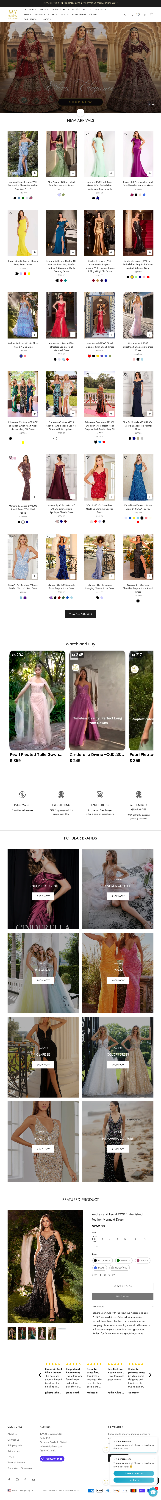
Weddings (99, 9)
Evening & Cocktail (45, 14)
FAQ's (11, 1457)
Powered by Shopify (71, 1490)
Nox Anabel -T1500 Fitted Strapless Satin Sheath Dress (100, 345)
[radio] (94, 1239)
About (46, 19)
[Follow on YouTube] (33, 1479)
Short (64, 14)
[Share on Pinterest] (109, 1275)
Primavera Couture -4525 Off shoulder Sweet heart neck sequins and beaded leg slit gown (100, 427)
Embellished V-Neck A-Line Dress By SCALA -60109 (138, 507)
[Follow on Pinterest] (25, 1479)
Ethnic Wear (58, 9)
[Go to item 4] (42, 1333)
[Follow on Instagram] (17, 1479)
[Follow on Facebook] (9, 1479)
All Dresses (74, 9)
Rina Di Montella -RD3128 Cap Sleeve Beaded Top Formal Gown (138, 426)
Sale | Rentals (31, 19)
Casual (93, 14)
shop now (43, 1064)
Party (86, 9)
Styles (43, 9)
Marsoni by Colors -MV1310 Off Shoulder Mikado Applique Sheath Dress (61, 509)
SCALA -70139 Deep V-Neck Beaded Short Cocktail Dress (23, 586)
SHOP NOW (118, 980)
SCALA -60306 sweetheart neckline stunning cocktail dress (99, 509)
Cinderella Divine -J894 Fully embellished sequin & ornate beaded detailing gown (138, 264)
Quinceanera (79, 14)
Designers (29, 9)
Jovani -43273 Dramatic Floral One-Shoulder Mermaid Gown (138, 183)
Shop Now (43, 896)
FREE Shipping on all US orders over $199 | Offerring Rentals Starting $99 (81, 3)
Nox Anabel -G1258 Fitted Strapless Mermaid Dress (61, 183)
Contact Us (13, 1440)
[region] (80, 67)
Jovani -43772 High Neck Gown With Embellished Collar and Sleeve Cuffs (100, 185)
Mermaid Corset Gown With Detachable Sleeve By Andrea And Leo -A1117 (23, 185)
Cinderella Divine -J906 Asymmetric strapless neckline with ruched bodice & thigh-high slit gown (99, 266)
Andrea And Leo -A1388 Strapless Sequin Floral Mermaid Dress (61, 347)
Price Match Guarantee (20, 1468)
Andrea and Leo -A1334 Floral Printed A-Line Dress (23, 345)
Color (94, 1253)
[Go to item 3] (32, 1333)
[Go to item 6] (62, 1328)
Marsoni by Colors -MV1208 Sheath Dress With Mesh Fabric (23, 509)
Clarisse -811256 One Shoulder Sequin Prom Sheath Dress (138, 588)
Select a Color (122, 1286)
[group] (80, 67)
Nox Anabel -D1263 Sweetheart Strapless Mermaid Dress (138, 347)
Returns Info (14, 1451)
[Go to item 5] (52, 1333)
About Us (12, 1434)
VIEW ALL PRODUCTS (80, 614)
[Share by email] (113, 1275)
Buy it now (122, 1296)
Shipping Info (15, 1445)
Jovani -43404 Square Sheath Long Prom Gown (23, 262)
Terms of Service (16, 1462)
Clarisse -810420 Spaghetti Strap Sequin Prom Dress (61, 586)
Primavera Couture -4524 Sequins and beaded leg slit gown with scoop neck (61, 426)
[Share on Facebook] (100, 1275)
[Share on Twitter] (105, 1275)
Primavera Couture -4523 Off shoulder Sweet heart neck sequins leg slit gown (23, 426)
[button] (37, 708)
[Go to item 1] (12, 1333)
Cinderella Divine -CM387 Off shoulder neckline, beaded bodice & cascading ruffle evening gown (61, 266)
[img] (53, 1364)
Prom (26, 14)
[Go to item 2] (22, 1333)
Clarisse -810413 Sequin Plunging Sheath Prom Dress (99, 586)
